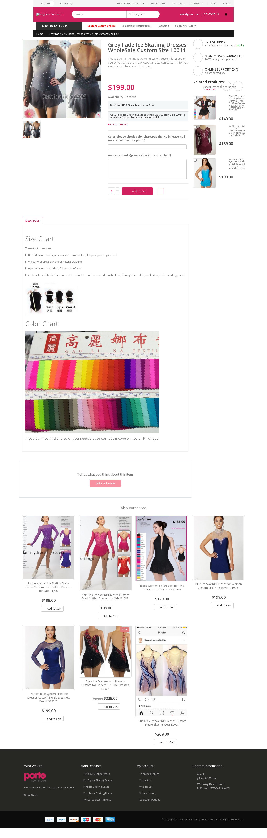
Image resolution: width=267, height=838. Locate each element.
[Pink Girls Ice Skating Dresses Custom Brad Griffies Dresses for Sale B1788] (105, 553)
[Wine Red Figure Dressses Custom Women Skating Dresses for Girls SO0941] (204, 140)
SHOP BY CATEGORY (55, 26)
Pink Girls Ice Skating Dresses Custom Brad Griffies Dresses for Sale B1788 (105, 596)
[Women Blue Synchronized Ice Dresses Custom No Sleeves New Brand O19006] (48, 657)
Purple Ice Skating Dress (97, 793)
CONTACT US (211, 14)
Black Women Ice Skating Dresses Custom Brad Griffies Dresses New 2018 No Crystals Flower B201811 (238, 103)
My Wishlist (197, 3)
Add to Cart (53, 608)
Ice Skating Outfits (149, 799)
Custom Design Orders (101, 26)
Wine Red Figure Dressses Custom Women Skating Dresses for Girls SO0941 (238, 130)
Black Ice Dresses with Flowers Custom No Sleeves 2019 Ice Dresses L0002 (105, 685)
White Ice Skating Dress (97, 799)
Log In (227, 3)
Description (32, 220)
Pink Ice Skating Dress (96, 786)
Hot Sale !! (163, 26)
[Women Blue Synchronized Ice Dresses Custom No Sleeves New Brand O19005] (204, 173)
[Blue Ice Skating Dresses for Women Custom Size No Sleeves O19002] (218, 548)
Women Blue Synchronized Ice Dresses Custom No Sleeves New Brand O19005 (238, 163)
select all (211, 89)
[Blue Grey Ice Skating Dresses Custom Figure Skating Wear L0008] (161, 671)
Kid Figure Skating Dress (97, 780)
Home (39, 34)
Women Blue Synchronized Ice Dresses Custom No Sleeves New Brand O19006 (48, 697)
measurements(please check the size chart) (139, 155)
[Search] (156, 14)
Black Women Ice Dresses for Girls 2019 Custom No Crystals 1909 (162, 587)
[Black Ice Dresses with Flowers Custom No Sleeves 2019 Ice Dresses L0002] (105, 651)
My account (145, 786)
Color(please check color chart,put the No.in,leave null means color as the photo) (146, 138)
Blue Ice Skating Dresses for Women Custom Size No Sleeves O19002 (218, 585)
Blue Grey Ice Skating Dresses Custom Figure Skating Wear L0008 (162, 722)
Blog (214, 3)
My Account (158, 3)
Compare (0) (66, 3)
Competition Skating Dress (137, 26)
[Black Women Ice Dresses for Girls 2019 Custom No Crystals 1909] (161, 548)
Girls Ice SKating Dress (96, 774)
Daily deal (178, 3)
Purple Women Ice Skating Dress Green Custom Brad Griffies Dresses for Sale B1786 (48, 587)
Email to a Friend (117, 124)
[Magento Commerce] (49, 14)
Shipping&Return (185, 26)
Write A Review (105, 483)
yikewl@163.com (189, 14)
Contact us (145, 780)
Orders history (147, 793)
